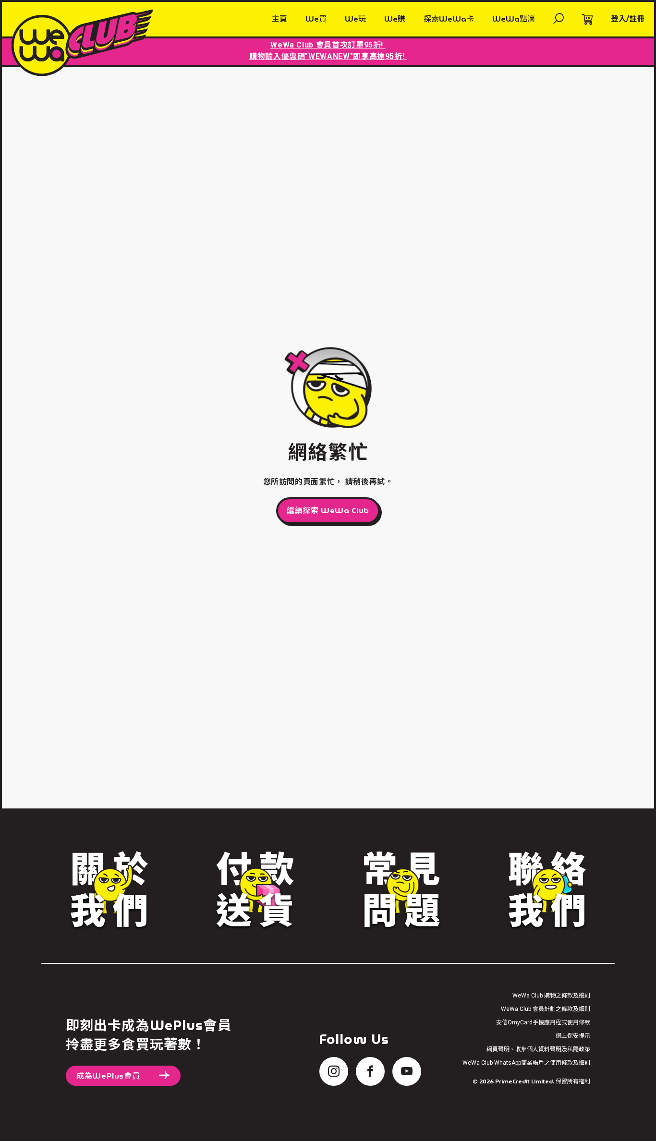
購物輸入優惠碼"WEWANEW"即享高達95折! (328, 56)
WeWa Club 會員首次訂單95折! (327, 44)
